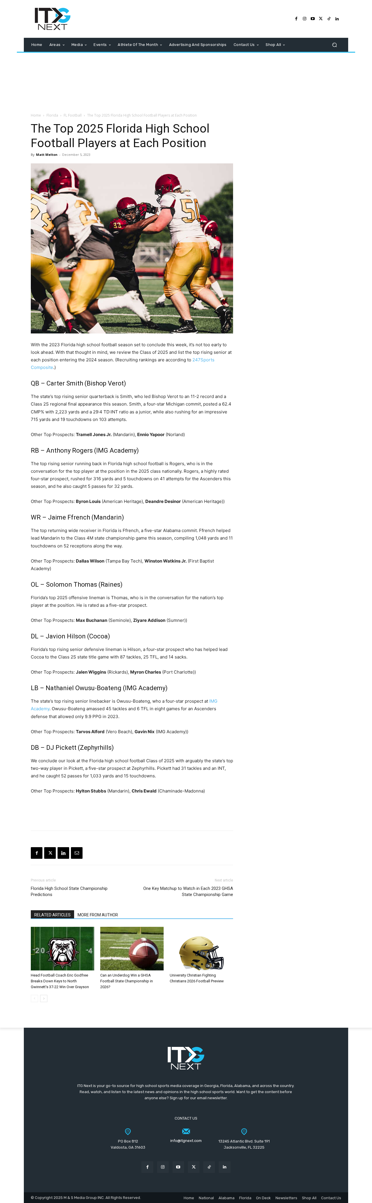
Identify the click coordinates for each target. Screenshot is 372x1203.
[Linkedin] (63, 853)
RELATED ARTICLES (52, 915)
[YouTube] (313, 19)
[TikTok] (329, 19)
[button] (334, 45)
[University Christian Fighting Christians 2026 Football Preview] (201, 948)
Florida (52, 115)
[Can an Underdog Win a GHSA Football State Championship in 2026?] (132, 948)
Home (36, 115)
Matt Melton (47, 154)
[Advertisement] (186, 80)
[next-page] (43, 998)
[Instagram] (305, 19)
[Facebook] (296, 19)
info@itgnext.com (186, 1140)
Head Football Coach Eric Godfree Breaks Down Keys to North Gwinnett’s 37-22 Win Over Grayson (60, 981)
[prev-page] (34, 998)
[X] (50, 853)
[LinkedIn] (337, 19)
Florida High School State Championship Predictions (69, 891)
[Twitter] (321, 19)
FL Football (73, 115)
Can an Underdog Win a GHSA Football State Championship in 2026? (126, 981)
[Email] (77, 853)
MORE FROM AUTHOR (98, 915)
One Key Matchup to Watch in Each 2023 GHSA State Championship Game (188, 891)
